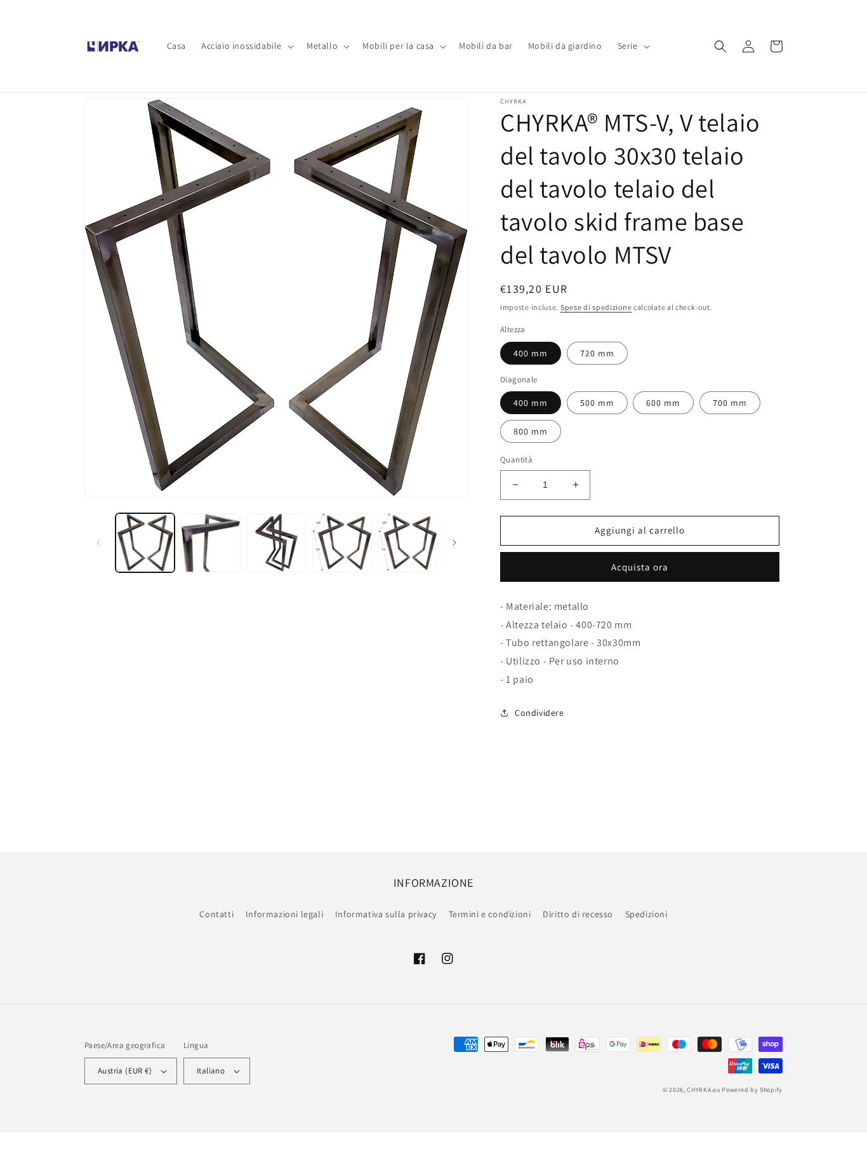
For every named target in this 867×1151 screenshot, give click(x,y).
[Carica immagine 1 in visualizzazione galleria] (145, 542)
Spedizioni (646, 914)
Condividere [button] (539, 712)
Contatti (216, 914)
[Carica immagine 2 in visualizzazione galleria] (210, 542)
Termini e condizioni (490, 914)
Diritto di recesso (578, 914)
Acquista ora (639, 567)
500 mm (597, 402)
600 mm (663, 402)
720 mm (597, 353)
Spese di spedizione (596, 307)
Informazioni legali (284, 914)
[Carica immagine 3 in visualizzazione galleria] (276, 542)
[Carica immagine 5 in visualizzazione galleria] (407, 542)
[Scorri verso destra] (454, 542)
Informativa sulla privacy (386, 914)
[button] (246, 45)
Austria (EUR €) (125, 1070)
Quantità (516, 459)
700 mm (730, 402)
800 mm (530, 431)
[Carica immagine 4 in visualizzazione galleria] (341, 542)
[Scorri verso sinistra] (98, 542)
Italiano (211, 1070)
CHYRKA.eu (703, 1090)
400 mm (530, 353)
